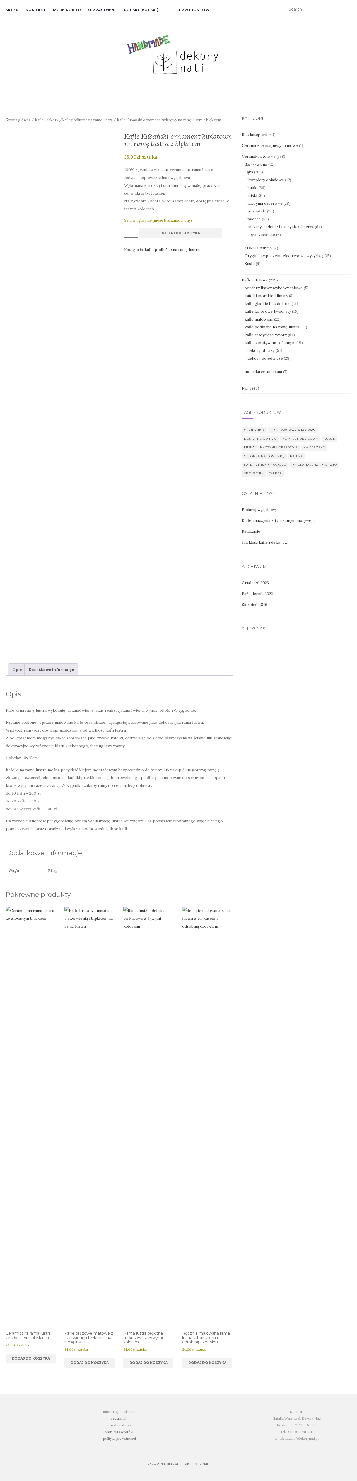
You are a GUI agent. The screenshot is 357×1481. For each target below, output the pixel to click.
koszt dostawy (119, 1425)
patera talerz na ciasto (314, 465)
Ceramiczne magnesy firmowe (270, 145)
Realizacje (251, 531)
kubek (329, 439)
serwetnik (254, 473)
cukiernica (254, 430)
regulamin (119, 1418)
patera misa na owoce (265, 465)
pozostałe (256, 211)
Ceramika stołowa (258, 156)
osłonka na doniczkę (264, 456)
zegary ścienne (261, 234)
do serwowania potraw (292, 430)
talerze (254, 218)
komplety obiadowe (265, 179)
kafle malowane (259, 319)
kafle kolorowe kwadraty (268, 311)
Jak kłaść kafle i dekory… (264, 542)
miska (249, 447)
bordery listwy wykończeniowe (274, 287)
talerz (275, 473)
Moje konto (67, 10)
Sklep (12, 10)
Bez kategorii (254, 134)
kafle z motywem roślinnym (270, 342)
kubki (252, 187)
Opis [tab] (17, 669)
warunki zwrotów (119, 1432)
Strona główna (18, 120)
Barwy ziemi (256, 164)
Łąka (249, 172)
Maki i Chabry (257, 247)
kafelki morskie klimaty (266, 295)
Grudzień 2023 (255, 582)
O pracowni (102, 10)
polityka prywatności (119, 1438)
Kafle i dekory (46, 120)
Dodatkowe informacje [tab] (51, 669)
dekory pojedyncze (265, 358)
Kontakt (36, 10)
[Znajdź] (347, 9)
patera (296, 456)
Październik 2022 (257, 593)
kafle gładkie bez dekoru (267, 303)
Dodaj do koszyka (181, 233)
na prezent (314, 447)
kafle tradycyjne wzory (266, 334)
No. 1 (246, 388)
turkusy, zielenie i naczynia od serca (280, 226)
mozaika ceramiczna (263, 371)
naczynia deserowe (265, 203)
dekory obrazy (260, 350)
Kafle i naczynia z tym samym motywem (278, 520)
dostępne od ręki (260, 439)
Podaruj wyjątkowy (259, 509)
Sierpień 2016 (254, 604)
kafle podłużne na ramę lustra (87, 120)
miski (252, 195)
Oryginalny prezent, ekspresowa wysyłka (283, 255)
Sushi (250, 263)
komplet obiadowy (300, 439)
